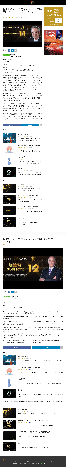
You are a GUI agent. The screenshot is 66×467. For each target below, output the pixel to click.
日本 (25, 463)
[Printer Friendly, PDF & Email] (6, 54)
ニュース (20, 461)
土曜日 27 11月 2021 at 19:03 (29, 208)
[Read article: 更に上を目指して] (9, 188)
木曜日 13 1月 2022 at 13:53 (34, 147)
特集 (24, 461)
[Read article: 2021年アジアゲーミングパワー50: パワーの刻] (9, 199)
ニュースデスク (10, 17)
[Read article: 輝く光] (9, 172)
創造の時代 (21, 157)
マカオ (29, 463)
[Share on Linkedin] (12, 50)
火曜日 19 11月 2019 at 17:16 (20, 17)
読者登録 (14, 461)
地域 (33, 463)
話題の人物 (29, 461)
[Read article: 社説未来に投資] (9, 138)
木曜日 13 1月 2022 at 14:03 (30, 136)
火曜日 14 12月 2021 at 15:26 (31, 186)
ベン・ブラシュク (22, 136)
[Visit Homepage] (33, 2)
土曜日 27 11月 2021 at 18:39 (29, 219)
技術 (41, 461)
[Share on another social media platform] (15, 50)
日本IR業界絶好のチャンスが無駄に (30, 145)
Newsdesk (21, 208)
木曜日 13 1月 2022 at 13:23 (30, 159)
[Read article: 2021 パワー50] (9, 222)
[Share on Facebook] (9, 50)
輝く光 (20, 168)
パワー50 (37, 463)
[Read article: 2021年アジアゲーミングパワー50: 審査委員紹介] (9, 210)
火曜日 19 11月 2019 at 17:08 (20, 244)
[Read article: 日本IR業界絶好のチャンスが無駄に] (9, 149)
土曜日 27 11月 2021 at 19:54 (34, 197)
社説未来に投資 (23, 134)
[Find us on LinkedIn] (51, 462)
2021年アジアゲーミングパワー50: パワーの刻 (28, 195)
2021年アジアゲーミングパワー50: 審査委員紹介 (28, 207)
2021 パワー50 (21, 218)
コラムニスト (36, 461)
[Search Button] (62, 2)
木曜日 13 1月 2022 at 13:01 (30, 170)
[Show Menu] (3, 2)
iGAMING (15, 463)
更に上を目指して (22, 184)
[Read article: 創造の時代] (9, 160)
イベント (20, 463)
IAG (6, 463)
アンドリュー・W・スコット (23, 147)
